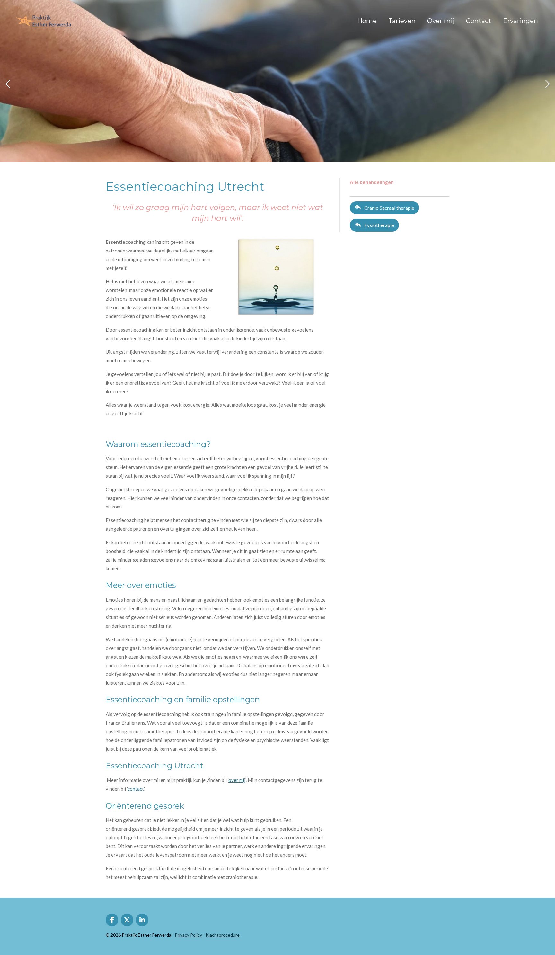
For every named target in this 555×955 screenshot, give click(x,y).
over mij (236, 780)
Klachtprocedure (223, 935)
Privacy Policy (189, 935)
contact (136, 788)
